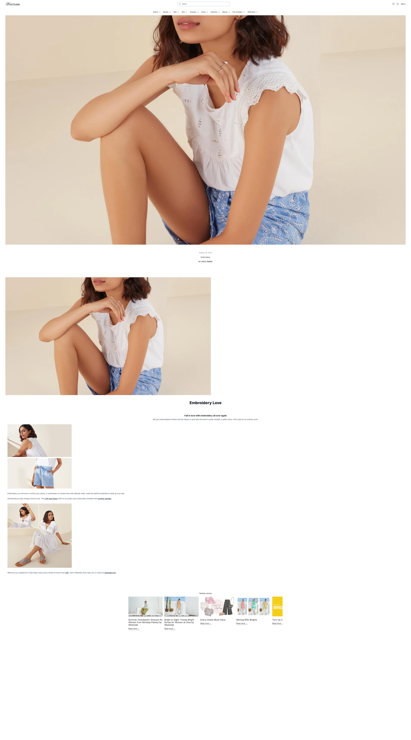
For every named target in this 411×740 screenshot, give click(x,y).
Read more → (133, 628)
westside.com (110, 573)
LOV (66, 573)
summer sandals (104, 499)
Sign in (403, 4)
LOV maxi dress (51, 499)
